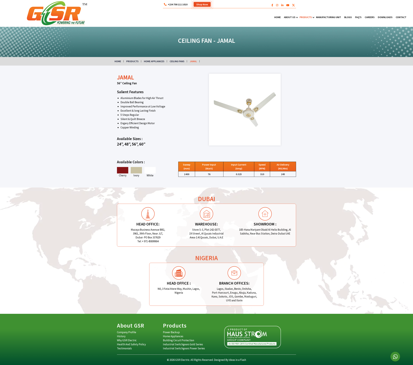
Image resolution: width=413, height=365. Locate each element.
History (121, 336)
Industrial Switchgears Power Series (184, 348)
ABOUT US (289, 17)
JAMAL (193, 61)
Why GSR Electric (127, 340)
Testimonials (124, 348)
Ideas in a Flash (237, 360)
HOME (277, 17)
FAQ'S (358, 17)
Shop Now (202, 4)
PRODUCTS (306, 17)
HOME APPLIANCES (154, 61)
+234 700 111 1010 (177, 4)
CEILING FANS (177, 61)
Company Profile (126, 332)
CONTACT (401, 17)
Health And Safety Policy (131, 344)
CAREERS (370, 17)
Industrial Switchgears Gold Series (183, 344)
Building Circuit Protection (178, 340)
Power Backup (171, 332)
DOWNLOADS (385, 17)
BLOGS (348, 17)
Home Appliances (173, 336)
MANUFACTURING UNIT (328, 17)
